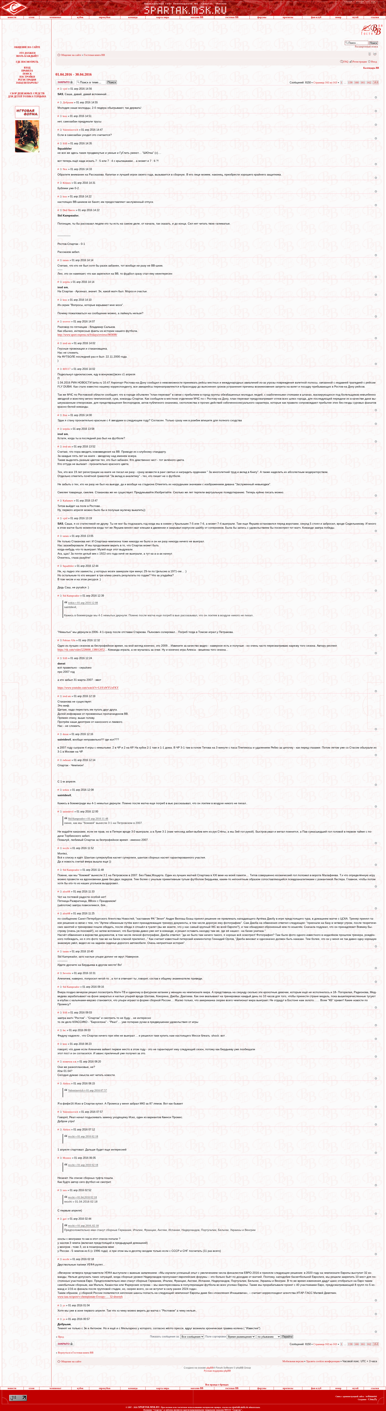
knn (65, 116)
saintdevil (68, 811)
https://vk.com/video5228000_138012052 (81, 649)
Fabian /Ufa (69, 640)
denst (66, 734)
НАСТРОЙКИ (27, 76)
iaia (65, 1190)
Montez (67, 1157)
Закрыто (59, 81)
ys (64, 1305)
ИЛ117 (67, 368)
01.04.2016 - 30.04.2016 (73, 74)
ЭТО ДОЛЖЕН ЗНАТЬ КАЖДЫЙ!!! (27, 54)
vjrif (65, 88)
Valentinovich (70, 129)
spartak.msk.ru (240, 1407)
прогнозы (288, 17)
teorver (66, 321)
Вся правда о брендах (217, 1384)
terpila (66, 281)
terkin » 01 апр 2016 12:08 (83, 602)
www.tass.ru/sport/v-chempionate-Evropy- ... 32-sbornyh (90, 1296)
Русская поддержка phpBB (217, 1370)
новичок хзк (69, 1061)
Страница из (325, 82)
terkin (66, 789)
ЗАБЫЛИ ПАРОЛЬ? (27, 82)
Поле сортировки (216, 1336)
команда (133, 17)
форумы (261, 17)
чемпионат (55, 17)
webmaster (371, 1396)
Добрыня (68, 102)
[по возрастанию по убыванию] (275, 1336)
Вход (374, 61)
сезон (31, 17)
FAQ (345, 61)
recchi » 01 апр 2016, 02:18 (83, 1225)
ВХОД (27, 67)
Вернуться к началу (376, 97)
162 (369, 82)
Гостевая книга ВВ (94, 54)
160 (356, 82)
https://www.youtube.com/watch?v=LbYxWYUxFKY (88, 687)
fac (64, 1030)
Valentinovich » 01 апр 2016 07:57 (87, 1090)
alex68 (66, 891)
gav (65, 1218)
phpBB (209, 1367)
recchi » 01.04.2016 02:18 (82, 1197)
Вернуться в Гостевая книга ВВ (75, 1352)
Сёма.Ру (372, 1399)
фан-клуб (316, 17)
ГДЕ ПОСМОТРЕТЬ (27, 62)
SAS (65, 143)
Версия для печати (375, 53)
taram (66, 260)
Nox (65, 169)
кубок (80, 17)
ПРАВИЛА (27, 70)
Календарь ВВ (371, 68)
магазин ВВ (197, 17)
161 (363, 82)
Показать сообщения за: (165, 1336)
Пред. (61, 1336)
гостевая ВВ (231, 17)
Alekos (66, 1083)
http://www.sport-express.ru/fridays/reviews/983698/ (87, 334)
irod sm (67, 343)
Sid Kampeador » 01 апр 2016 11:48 (88, 818)
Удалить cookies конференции (323, 1361)
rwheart (67, 760)
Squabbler (68, 565)
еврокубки (104, 17)
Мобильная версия (369, 53)
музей (355, 17)
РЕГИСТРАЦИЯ (27, 79)
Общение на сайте (71, 54)
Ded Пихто (69, 210)
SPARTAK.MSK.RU (149, 1407)
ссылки (375, 17)
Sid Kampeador (71, 595)
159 (350, 82)
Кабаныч (68, 500)
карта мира (162, 17)
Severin (67, 973)
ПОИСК (27, 73)
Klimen (67, 182)
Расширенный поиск (366, 46)
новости (12, 17)
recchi (66, 848)
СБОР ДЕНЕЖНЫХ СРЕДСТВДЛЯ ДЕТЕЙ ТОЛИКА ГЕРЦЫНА (27, 95)
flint (65, 415)
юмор (338, 17)
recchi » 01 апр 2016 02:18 (83, 1136)
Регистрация (360, 61)
